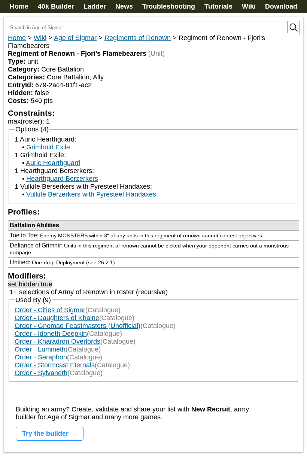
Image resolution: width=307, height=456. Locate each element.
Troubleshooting (168, 6)
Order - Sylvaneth (41, 373)
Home (19, 6)
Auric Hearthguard (53, 163)
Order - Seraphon (41, 357)
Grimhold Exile (48, 147)
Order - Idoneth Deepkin (51, 333)
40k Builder (56, 6)
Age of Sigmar (75, 38)
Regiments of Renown (137, 38)
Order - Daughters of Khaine (57, 318)
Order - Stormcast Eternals (55, 365)
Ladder (94, 6)
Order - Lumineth (40, 349)
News (124, 6)
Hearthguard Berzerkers (62, 178)
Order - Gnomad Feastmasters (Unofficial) (77, 325)
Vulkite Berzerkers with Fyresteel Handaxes (91, 194)
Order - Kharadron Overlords (57, 341)
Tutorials (218, 6)
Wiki (249, 6)
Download (281, 6)
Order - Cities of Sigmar (50, 310)
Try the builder (45, 433)
